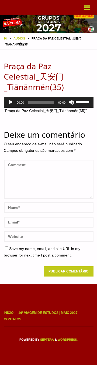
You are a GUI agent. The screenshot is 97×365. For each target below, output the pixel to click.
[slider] (83, 102)
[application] (48, 102)
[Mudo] (71, 102)
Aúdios (19, 38)
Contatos (12, 319)
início (8, 313)
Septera (46, 339)
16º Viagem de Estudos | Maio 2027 (48, 313)
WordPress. (68, 339)
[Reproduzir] (10, 102)
